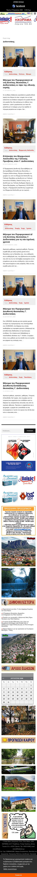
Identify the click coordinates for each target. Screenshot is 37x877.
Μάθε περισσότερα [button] (10, 869)
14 (26, 692)
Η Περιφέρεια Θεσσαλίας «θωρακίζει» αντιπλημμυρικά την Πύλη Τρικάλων (12, 614)
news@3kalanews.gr (18, 849)
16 (4, 695)
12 (17, 692)
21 (26, 695)
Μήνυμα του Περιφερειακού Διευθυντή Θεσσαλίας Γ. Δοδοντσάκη (16, 311)
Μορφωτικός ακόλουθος (26, 150)
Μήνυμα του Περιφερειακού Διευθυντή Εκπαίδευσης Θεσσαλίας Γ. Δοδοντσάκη (16, 385)
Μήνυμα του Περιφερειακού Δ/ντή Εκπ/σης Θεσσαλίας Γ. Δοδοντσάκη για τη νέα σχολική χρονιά (18, 238)
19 (17, 695)
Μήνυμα (28, 74)
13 (22, 692)
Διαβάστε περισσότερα (8, 114)
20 (22, 695)
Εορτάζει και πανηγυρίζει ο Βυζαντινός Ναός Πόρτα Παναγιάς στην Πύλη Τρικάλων (16, 618)
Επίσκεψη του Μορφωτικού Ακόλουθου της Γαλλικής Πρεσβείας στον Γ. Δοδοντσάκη (18, 158)
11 (13, 692)
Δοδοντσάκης (13, 74)
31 (8, 702)
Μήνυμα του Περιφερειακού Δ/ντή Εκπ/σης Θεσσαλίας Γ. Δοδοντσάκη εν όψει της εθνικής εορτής (19, 84)
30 (4, 702)
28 (26, 699)
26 (17, 699)
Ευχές (23, 228)
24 (8, 699)
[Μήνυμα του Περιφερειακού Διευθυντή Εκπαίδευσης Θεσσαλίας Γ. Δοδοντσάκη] (16, 359)
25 (13, 699)
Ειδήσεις (8, 72)
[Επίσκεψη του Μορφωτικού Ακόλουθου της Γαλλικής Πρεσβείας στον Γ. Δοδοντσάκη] (16, 130)
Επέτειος (21, 74)
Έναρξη (17, 228)
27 (22, 699)
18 (13, 695)
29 (31, 699)
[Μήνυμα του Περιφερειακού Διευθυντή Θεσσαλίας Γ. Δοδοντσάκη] (16, 285)
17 (8, 695)
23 (4, 699)
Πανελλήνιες (28, 377)
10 (8, 692)
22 (31, 695)
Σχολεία (28, 228)
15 (31, 692)
